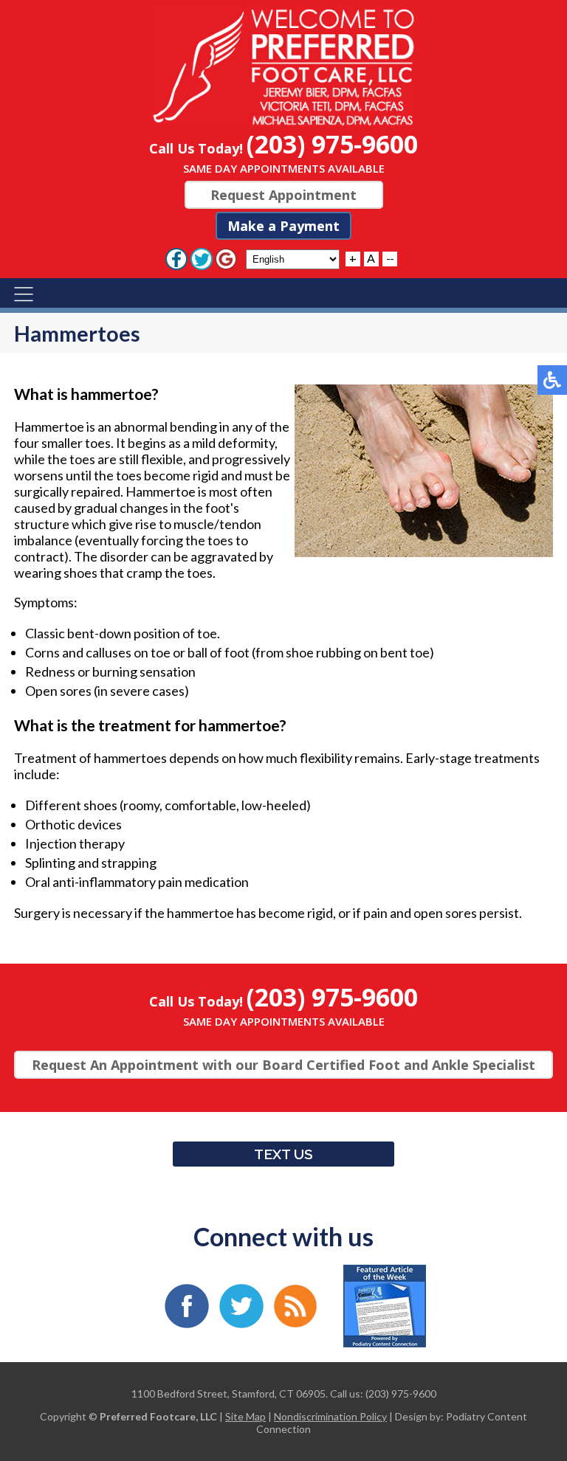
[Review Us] (226, 257)
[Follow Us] (201, 257)
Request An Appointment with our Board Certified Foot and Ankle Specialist (283, 1065)
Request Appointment (283, 195)
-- (390, 258)
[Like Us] (176, 257)
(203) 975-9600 (332, 144)
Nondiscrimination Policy (330, 1416)
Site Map (245, 1416)
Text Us (283, 1154)
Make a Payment (283, 226)
